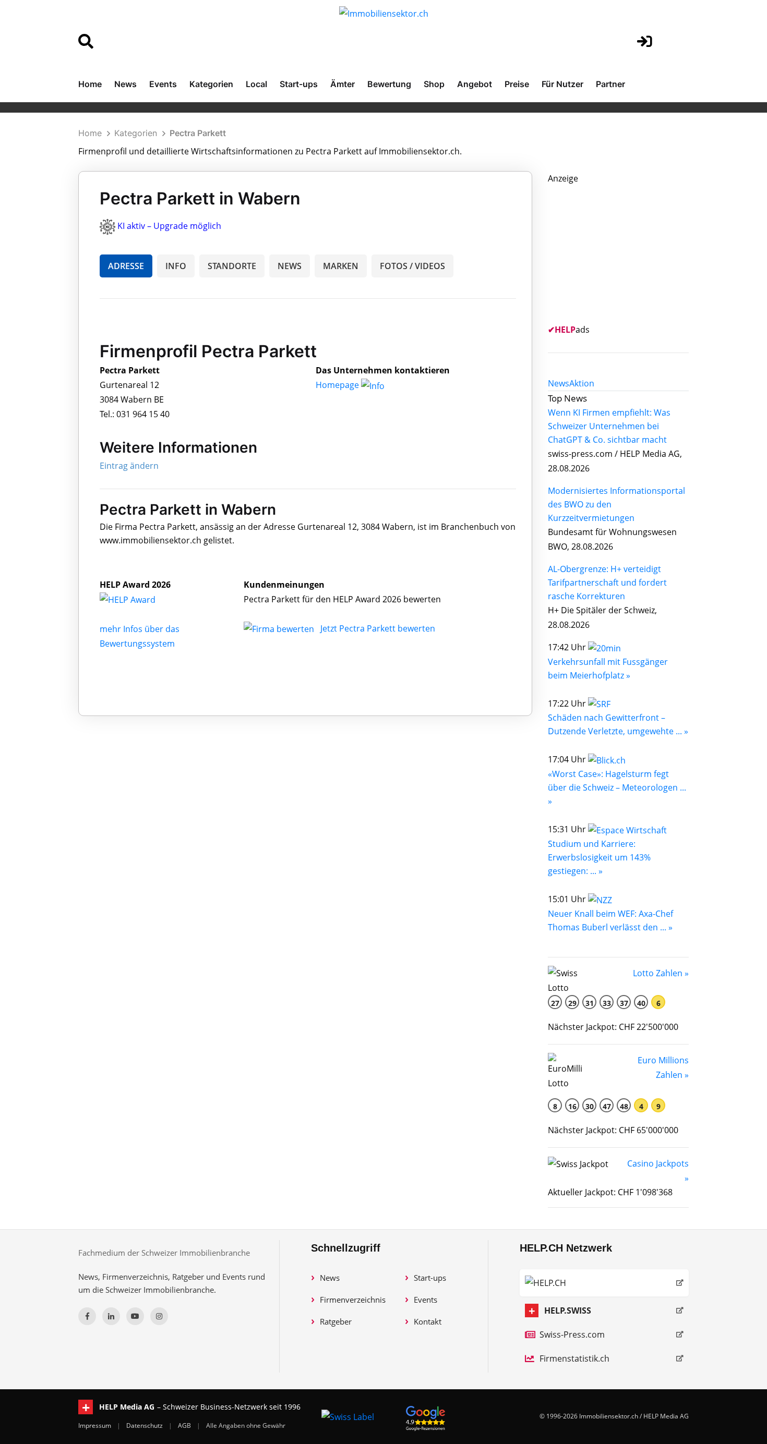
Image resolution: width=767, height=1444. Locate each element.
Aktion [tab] (581, 383)
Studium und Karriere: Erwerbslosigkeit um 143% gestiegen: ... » (599, 857)
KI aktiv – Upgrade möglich (169, 226)
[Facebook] (87, 1316)
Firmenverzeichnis (353, 1299)
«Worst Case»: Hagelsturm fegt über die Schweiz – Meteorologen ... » (617, 787)
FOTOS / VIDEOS (412, 266)
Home (90, 84)
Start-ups (299, 84)
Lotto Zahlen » (661, 973)
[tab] (558, 383)
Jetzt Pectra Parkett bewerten (377, 628)
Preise (517, 84)
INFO (175, 266)
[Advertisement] (626, 251)
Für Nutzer (562, 84)
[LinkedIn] (111, 1316)
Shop (434, 84)
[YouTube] (135, 1316)
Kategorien (211, 84)
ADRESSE (126, 266)
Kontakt (427, 1321)
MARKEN (340, 266)
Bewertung (389, 84)
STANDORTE (232, 266)
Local (256, 84)
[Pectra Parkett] (139, 599)
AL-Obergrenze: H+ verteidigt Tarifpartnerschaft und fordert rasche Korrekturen (607, 582)
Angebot (474, 84)
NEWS (290, 266)
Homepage (338, 385)
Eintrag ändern (129, 465)
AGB (185, 1425)
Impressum (95, 1425)
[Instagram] (159, 1316)
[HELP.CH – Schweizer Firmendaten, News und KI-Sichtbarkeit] (604, 1282)
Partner (610, 84)
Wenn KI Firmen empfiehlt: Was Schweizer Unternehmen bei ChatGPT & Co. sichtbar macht (609, 426)
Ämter (342, 84)
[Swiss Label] (347, 1416)
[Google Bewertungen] (425, 1417)
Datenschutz (145, 1425)
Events (163, 84)
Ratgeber (336, 1321)
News (125, 84)
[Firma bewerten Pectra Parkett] (280, 628)
